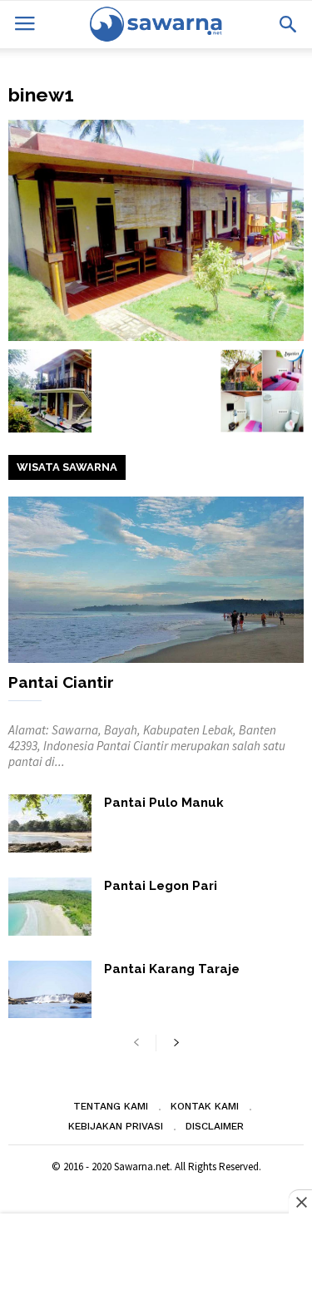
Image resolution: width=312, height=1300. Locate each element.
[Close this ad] (300, 1201)
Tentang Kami (110, 1106)
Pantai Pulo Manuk (164, 802)
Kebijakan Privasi (115, 1126)
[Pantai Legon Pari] (50, 906)
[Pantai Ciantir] (156, 580)
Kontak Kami (205, 1106)
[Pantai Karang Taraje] (50, 989)
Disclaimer (215, 1126)
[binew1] (156, 230)
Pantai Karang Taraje (172, 968)
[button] (288, 24)
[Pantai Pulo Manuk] (50, 823)
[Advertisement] (156, 1258)
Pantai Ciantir (61, 682)
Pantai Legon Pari (160, 885)
